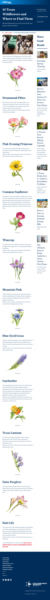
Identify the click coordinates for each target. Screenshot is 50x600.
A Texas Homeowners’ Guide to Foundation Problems (42, 178)
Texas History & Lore (7, 563)
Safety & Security (7, 569)
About (3, 573)
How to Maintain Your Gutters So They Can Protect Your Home (42, 97)
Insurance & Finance (7, 567)
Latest (4, 571)
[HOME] (2, 32)
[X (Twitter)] (41, 16)
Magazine (4, 575)
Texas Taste (5, 561)
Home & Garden (40, 21)
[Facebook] (39, 16)
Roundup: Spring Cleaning (41, 63)
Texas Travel (5, 559)
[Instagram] (6, 580)
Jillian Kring (42, 9)
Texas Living (5, 557)
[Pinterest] (44, 16)
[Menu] (47, 2)
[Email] (46, 16)
